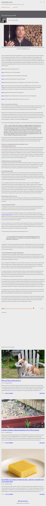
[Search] (41, 2)
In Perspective (6, 2)
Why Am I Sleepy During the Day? (11, 380)
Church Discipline (22, 308)
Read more (42, 393)
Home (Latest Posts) (5, 7)
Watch (2, 92)
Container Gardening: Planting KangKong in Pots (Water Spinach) (20, 430)
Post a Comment (9, 393)
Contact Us (15, 7)
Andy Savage (8, 308)
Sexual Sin (29, 308)
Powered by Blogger (23, 501)
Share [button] (41, 308)
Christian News (14, 308)
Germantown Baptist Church (6, 214)
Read (2, 68)
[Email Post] (33, 308)
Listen (2, 75)
